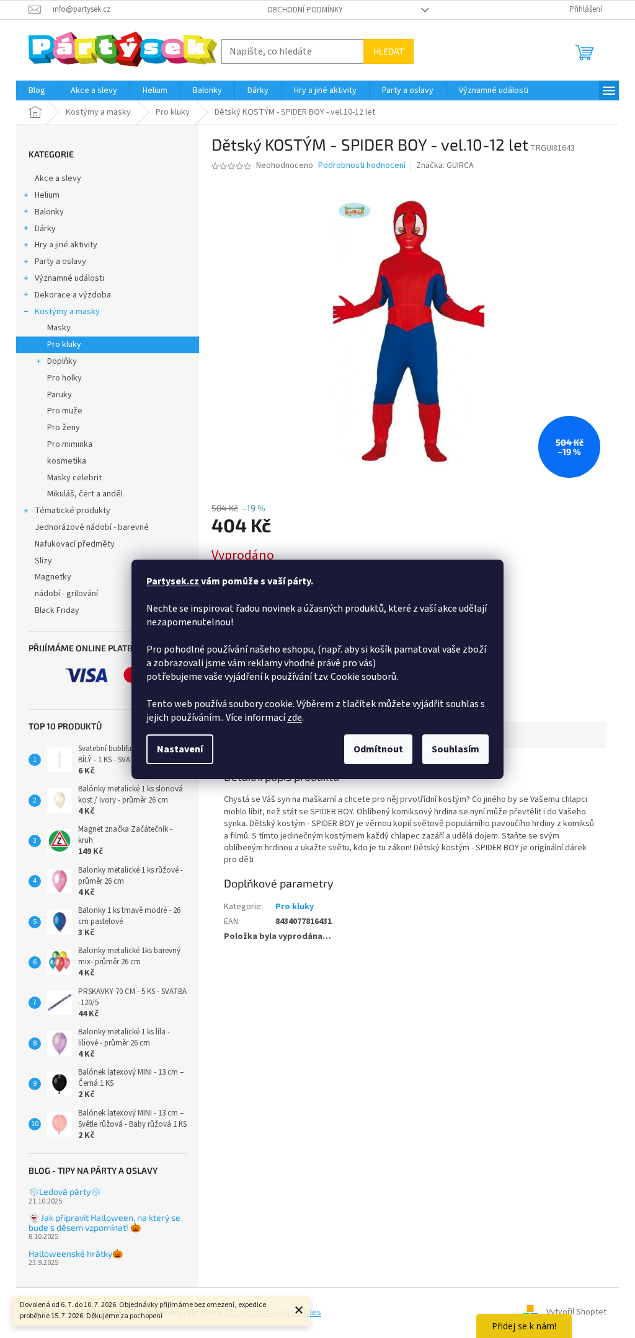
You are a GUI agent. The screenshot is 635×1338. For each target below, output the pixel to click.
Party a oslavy (60, 261)
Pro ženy (63, 427)
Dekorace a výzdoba (73, 295)
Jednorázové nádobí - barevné (92, 527)
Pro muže (64, 411)
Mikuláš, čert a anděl (85, 494)
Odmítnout (378, 749)
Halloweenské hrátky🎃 (76, 1253)
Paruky (59, 395)
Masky (59, 328)
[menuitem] (37, 90)
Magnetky (53, 577)
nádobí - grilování (66, 594)
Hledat (388, 51)
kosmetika (66, 461)
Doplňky (62, 361)
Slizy (43, 561)
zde (294, 717)
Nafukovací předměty (75, 544)
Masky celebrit (74, 478)
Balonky (49, 212)
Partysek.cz (173, 581)
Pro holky (64, 378)
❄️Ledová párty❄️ (65, 1191)
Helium (47, 195)
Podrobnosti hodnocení (362, 166)
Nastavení (180, 749)
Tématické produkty (72, 510)
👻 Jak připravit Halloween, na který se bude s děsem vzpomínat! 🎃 (104, 1222)
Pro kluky (64, 344)
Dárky (45, 228)
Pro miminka (69, 444)
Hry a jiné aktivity (66, 245)
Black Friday (57, 610)
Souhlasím (455, 749)
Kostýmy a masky (67, 312)
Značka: (445, 165)
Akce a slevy (58, 178)
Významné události (69, 278)
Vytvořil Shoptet (576, 1312)
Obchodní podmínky (305, 9)
